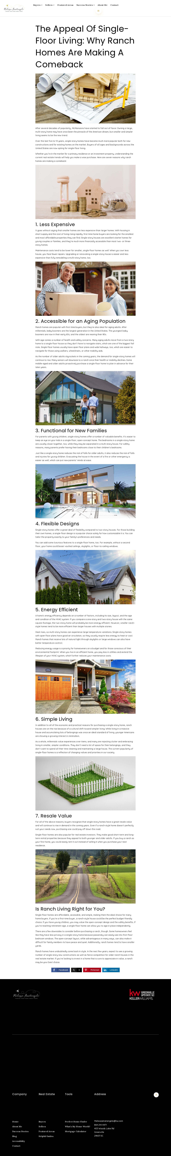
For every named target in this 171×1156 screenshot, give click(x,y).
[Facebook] (156, 1095)
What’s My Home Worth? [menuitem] (77, 1126)
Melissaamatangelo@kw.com (108, 1121)
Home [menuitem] (15, 1121)
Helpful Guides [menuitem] (46, 1136)
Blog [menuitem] (14, 1136)
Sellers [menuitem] (49, 5)
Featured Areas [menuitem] (65, 5)
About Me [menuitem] (102, 5)
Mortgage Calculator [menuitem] (75, 1131)
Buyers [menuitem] (37, 5)
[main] (85, 498)
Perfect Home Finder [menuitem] (76, 1121)
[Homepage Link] (14, 8)
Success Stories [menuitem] (84, 5)
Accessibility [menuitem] (18, 1141)
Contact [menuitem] (114, 5)
